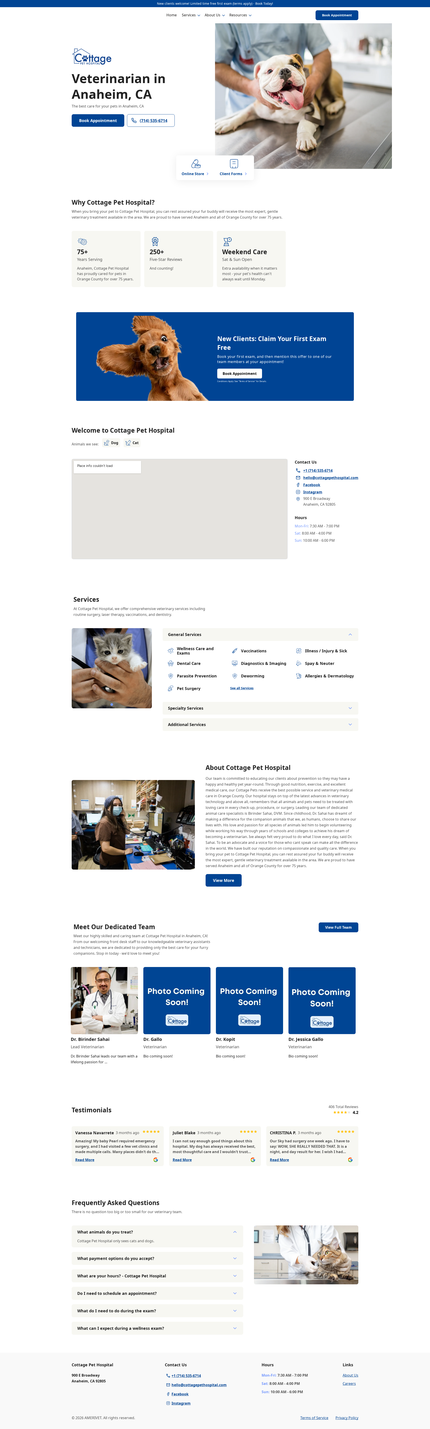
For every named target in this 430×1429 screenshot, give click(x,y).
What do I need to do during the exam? (116, 1310)
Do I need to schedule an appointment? (117, 1293)
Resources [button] (238, 15)
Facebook (180, 1394)
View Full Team (338, 927)
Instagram (181, 1403)
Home (171, 15)
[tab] (111, 704)
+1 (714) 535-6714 (186, 1375)
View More (223, 880)
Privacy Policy (346, 1418)
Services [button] (189, 15)
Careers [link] (349, 1383)
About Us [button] (212, 15)
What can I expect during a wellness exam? (120, 1328)
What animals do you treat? (105, 1232)
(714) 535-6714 (153, 120)
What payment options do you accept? (115, 1258)
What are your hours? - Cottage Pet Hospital (121, 1276)
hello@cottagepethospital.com (199, 1384)
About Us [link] (350, 1375)
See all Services (242, 688)
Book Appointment (337, 15)
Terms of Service (314, 1418)
